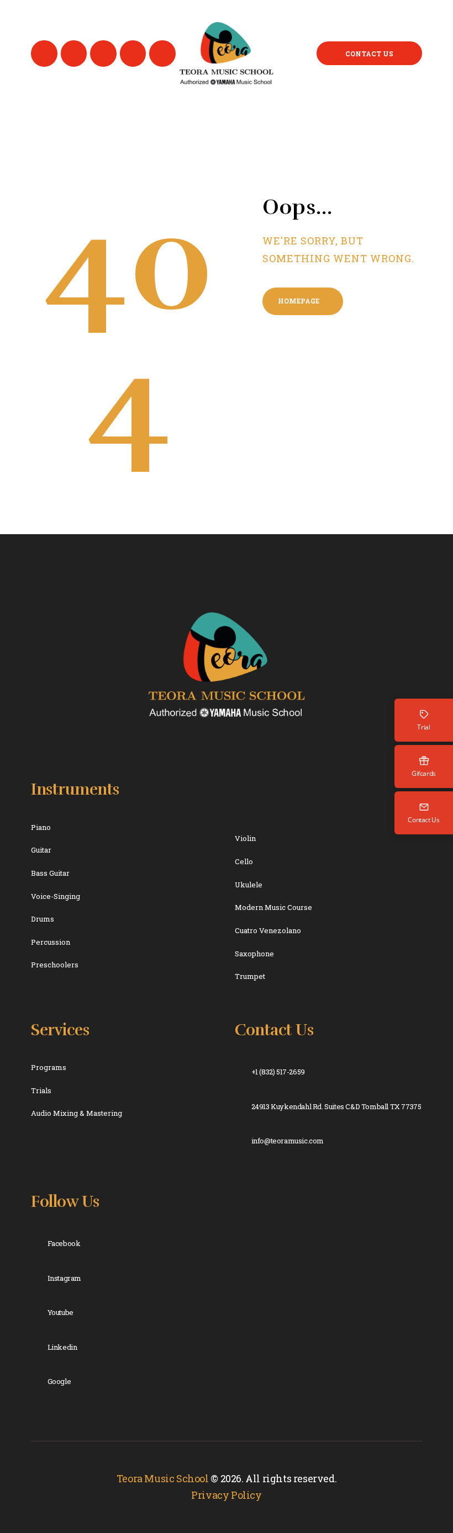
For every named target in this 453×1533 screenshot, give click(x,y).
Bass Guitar (50, 873)
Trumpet (250, 976)
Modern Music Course (273, 907)
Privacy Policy (226, 1495)
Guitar (41, 850)
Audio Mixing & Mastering (76, 1113)
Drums (42, 919)
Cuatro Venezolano (268, 930)
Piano (41, 827)
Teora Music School (163, 1478)
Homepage (298, 300)
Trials (41, 1090)
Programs (48, 1067)
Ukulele (248, 885)
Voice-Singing (55, 896)
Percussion (50, 942)
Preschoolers (54, 965)
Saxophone (254, 954)
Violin (245, 838)
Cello (244, 861)
